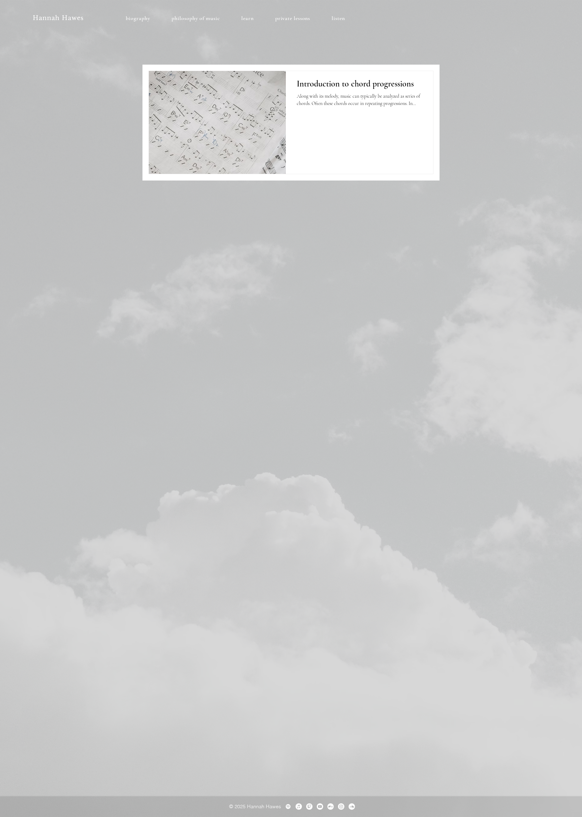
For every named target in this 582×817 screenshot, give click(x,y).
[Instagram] (341, 806)
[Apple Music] (299, 806)
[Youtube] (320, 806)
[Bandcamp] (330, 806)
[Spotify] (288, 806)
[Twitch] (309, 806)
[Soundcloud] (352, 806)
